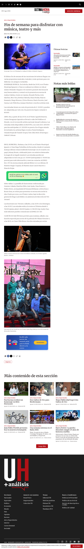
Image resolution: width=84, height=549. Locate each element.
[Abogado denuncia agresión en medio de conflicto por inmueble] (76, 55)
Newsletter (40, 342)
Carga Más (42, 446)
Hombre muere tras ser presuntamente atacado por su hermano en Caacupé (65, 106)
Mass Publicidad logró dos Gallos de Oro (67, 401)
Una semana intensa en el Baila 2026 (41, 429)
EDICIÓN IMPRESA (73, 11)
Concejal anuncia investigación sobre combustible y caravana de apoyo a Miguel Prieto (67, 113)
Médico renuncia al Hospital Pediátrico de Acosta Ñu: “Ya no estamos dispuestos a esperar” (62, 69)
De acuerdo (77, 546)
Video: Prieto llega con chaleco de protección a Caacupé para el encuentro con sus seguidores (66, 128)
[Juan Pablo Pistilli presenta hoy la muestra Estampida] (16, 417)
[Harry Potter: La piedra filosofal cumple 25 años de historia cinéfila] (68, 417)
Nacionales (57, 53)
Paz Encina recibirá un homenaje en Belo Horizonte (13, 402)
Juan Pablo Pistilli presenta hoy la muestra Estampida (15, 429)
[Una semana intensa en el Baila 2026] (42, 417)
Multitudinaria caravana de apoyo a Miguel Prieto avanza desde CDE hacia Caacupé (67, 121)
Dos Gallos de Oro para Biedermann (39, 401)
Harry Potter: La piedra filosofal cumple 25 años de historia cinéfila (67, 430)
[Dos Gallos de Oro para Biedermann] (42, 389)
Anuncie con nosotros (31, 495)
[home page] (42, 11)
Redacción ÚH (67, 60)
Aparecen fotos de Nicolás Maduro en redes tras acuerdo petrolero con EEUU (67, 135)
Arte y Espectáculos (9, 20)
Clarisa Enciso (47, 437)
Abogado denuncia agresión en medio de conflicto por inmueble (62, 56)
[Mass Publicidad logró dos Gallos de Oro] (68, 389)
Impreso (8, 362)
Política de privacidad (23, 547)
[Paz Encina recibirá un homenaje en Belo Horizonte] (16, 389)
